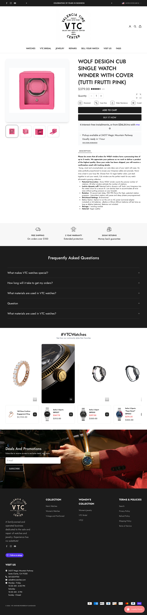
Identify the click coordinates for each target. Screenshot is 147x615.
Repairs (73, 48)
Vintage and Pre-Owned (55, 516)
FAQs (118, 48)
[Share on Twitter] (140, 94)
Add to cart (109, 110)
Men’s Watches (51, 506)
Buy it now (109, 117)
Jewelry (60, 48)
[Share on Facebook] (137, 94)
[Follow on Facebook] (7, 3)
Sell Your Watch (90, 48)
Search (121, 506)
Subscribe (14, 468)
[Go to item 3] (39, 131)
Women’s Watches (53, 511)
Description (85, 151)
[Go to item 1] (12, 131)
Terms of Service (125, 526)
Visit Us (107, 48)
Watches (30, 48)
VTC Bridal (45, 48)
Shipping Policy (125, 521)
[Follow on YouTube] (15, 3)
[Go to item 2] (25, 131)
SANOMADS (31, 606)
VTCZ (81, 520)
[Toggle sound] (35, 399)
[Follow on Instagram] (11, 3)
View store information (89, 143)
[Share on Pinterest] (137, 98)
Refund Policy (124, 516)
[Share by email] (140, 98)
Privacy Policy (124, 511)
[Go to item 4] (53, 131)
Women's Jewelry (85, 510)
